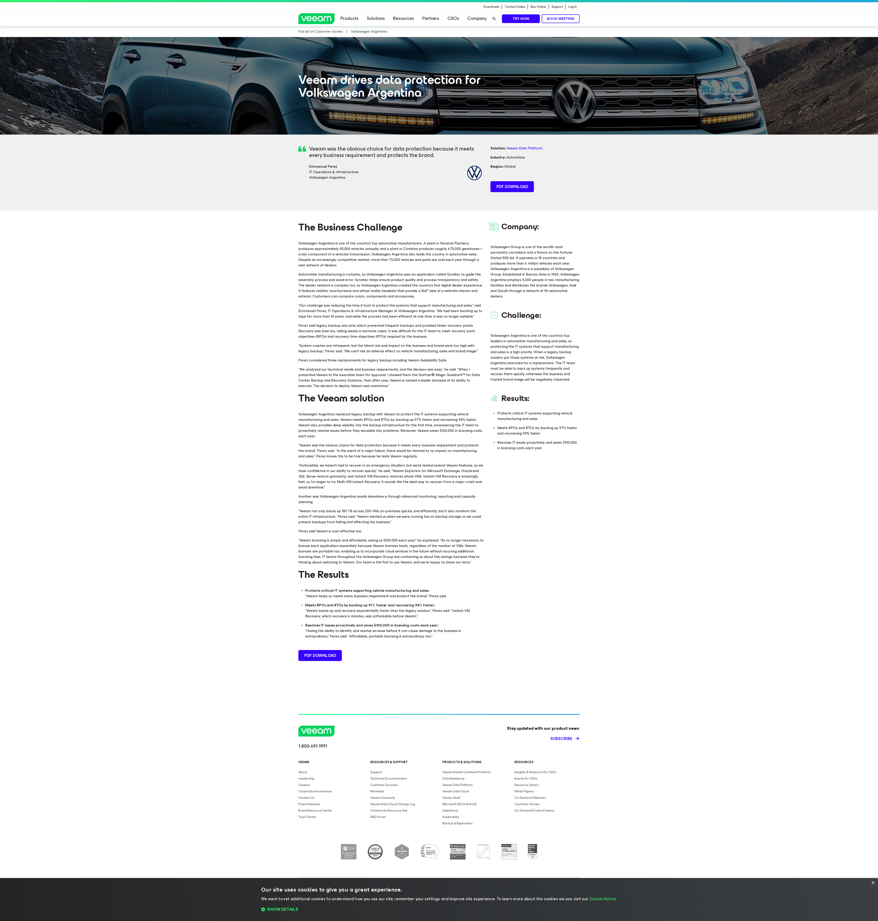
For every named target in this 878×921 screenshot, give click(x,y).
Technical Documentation (388, 778)
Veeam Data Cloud (455, 791)
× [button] (873, 883)
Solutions (376, 18)
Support (557, 7)
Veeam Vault (451, 797)
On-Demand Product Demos (534, 810)
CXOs (453, 18)
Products (349, 18)
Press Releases (309, 804)
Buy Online (538, 7)
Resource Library (526, 785)
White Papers (524, 791)
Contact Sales (515, 7)
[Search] (494, 19)
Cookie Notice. (603, 898)
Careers (304, 785)
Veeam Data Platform (525, 148)
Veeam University (382, 797)
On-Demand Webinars (530, 797)
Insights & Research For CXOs (535, 772)
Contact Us (306, 797)
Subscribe (561, 738)
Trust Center (307, 817)
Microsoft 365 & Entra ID (459, 804)
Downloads (491, 7)
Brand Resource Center (315, 810)
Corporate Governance (315, 791)
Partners (430, 18)
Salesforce (450, 810)
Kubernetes (450, 817)
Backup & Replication (457, 823)
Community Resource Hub (388, 810)
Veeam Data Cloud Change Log (392, 804)
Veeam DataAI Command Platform (466, 772)
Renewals (377, 791)
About (302, 772)
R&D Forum (378, 817)
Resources (403, 18)
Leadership (306, 778)
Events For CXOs (526, 778)
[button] (439, 909)
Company (477, 18)
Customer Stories (526, 804)
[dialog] (439, 899)
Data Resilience (453, 778)
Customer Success (384, 785)
